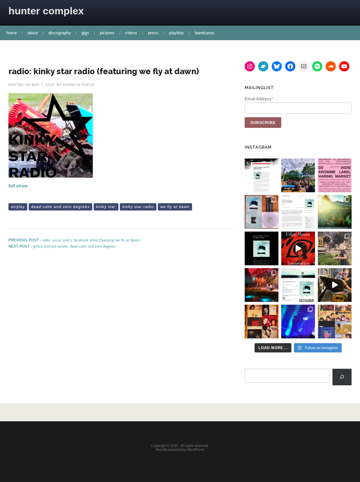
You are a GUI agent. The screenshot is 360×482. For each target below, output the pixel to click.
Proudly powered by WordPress (180, 450)
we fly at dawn (175, 206)
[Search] (342, 377)
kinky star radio (138, 206)
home (11, 32)
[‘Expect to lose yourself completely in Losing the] (261, 175)
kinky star (106, 206)
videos (131, 32)
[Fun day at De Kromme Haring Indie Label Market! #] (298, 175)
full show (18, 186)
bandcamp (204, 32)
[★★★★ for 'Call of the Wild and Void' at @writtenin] (298, 212)
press (153, 32)
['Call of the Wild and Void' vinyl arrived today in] (261, 212)
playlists (176, 32)
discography (59, 32)
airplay (18, 206)
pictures (107, 32)
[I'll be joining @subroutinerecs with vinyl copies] (335, 175)
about (33, 32)
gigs (85, 32)
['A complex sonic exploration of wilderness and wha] (261, 248)
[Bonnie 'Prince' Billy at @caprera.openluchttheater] (261, 285)
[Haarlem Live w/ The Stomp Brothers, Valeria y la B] (335, 212)
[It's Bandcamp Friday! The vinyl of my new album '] (298, 285)
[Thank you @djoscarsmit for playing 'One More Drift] (335, 285)
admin (69, 85)
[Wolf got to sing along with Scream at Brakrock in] (335, 248)
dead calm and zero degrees (60, 206)
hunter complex (46, 11)
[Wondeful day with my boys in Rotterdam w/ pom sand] (261, 321)
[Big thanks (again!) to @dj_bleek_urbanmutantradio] (298, 248)
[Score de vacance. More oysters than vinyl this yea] (335, 321)
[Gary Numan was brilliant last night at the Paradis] (298, 321)
